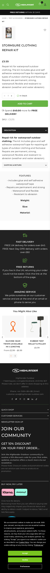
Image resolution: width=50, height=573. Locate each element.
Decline (25, 560)
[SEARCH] (7, 5)
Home (4, 18)
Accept (25, 553)
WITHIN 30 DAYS (25, 12)
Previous (2, 337)
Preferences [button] (38, 545)
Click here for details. (10, 501)
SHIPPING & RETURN (12, 165)
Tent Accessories (16, 18)
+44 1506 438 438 (25, 391)
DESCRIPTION (10, 130)
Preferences (25, 566)
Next (48, 337)
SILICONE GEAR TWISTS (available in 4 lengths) (13, 344)
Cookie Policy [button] (24, 542)
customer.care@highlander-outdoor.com (25, 394)
